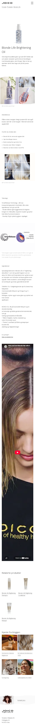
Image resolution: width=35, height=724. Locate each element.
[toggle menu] (32, 3)
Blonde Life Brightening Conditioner (25, 594)
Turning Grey (5, 677)
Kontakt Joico (21, 700)
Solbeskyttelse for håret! (24, 677)
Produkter (10, 7)
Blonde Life (17, 7)
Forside (4, 7)
